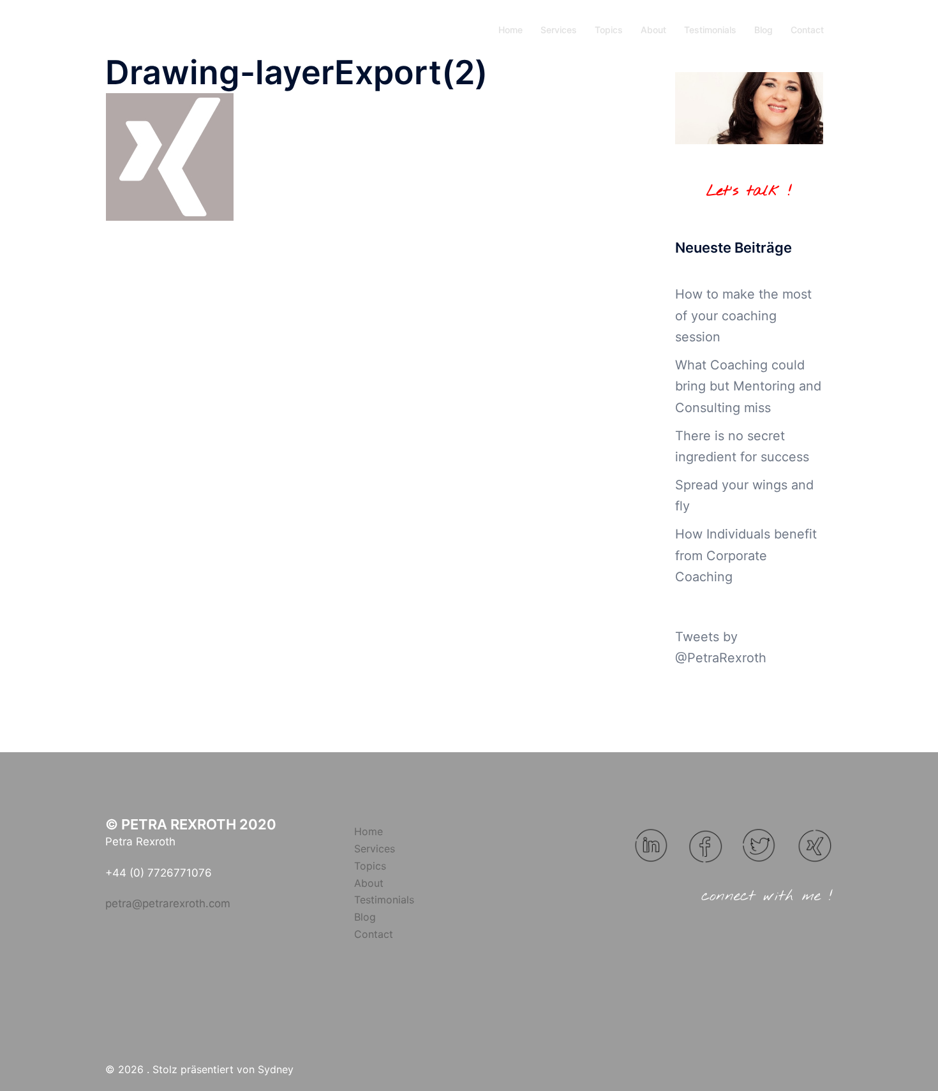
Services (558, 29)
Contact (807, 29)
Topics (609, 29)
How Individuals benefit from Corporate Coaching (746, 555)
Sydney (276, 1069)
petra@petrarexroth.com (167, 903)
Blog (763, 29)
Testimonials (710, 29)
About (653, 29)
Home (510, 29)
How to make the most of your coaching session (743, 315)
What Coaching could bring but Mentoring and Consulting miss (748, 386)
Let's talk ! (749, 191)
